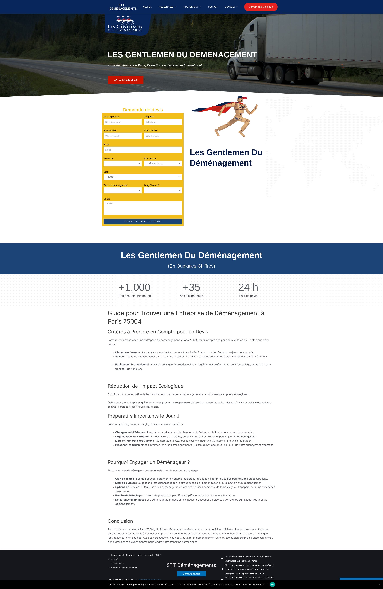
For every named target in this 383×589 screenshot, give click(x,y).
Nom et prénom (111, 116)
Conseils (230, 7)
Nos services (166, 7)
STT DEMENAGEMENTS (123, 6)
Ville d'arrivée (150, 130)
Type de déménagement (115, 185)
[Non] (379, 584)
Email (106, 144)
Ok (272, 584)
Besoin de (108, 158)
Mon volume (150, 158)
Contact (213, 7)
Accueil (147, 7)
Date (106, 172)
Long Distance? (151, 185)
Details (107, 198)
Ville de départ (110, 130)
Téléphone (149, 116)
